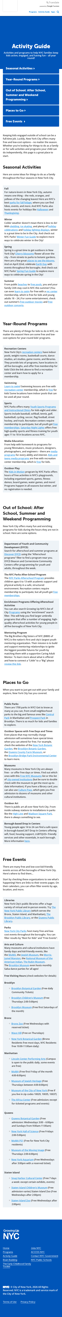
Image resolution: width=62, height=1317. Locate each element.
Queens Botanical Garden (25, 1118)
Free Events (14, 121)
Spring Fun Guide (26, 271)
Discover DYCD (12, 554)
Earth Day (41, 264)
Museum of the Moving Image (27, 1150)
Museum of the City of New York (29, 1090)
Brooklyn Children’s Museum (27, 997)
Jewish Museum (29, 954)
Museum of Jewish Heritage (26, 1081)
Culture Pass (25, 790)
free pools (36, 284)
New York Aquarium (22, 1159)
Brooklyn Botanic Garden (32, 748)
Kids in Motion (17, 471)
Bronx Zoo (17, 1023)
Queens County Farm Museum (25, 752)
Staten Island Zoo (20, 1200)
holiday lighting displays (36, 229)
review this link (12, 664)
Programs (33, 12)
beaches (22, 284)
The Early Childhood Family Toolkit (17, 1265)
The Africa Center (20, 1099)
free (50, 389)
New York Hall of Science (24, 1131)
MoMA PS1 (17, 1140)
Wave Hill (16, 1033)
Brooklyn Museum (19, 965)
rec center (51, 291)
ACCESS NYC (38, 1251)
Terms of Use (10, 1301)
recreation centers (32, 352)
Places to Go (15, 110)
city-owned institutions (19, 779)
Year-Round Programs (21, 79)
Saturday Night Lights (32, 427)
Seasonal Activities (19, 68)
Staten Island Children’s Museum (29, 1187)
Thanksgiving (11, 213)
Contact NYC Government (44, 1255)
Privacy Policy (28, 1301)
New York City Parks (15, 931)
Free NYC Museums (31, 776)
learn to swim (22, 291)
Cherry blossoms (24, 253)
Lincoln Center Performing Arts (28, 1058)
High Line (18, 813)
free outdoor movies (31, 301)
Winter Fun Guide (26, 236)
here (27, 841)
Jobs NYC (36, 1248)
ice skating (26, 226)
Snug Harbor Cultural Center (27, 1178)
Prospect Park (37, 717)
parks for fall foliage (21, 202)
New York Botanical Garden (26, 1039)
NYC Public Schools (41, 1259)
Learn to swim (12, 386)
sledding (14, 226)
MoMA (12, 954)
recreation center (13, 389)
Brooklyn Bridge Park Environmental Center (33, 755)
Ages (53, 12)
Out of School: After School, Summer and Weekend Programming (26, 94)
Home (6, 1248)
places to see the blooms (40, 260)
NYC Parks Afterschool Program (26, 578)
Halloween (42, 209)
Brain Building (10, 1259)
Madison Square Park (40, 813)
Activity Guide (44, 12)
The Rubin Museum (34, 961)
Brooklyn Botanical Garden (26, 988)
